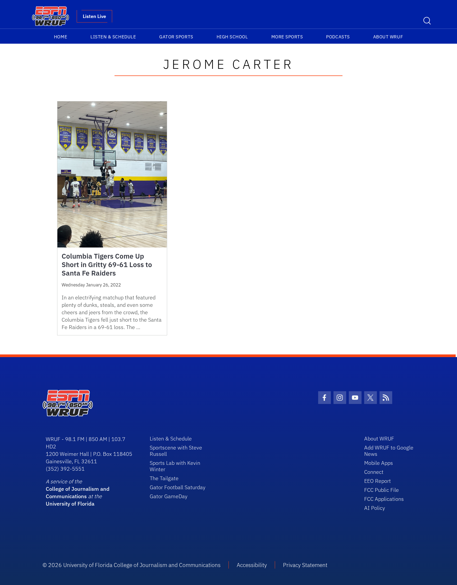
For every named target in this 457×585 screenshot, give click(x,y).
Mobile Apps (378, 462)
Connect (373, 471)
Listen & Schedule (113, 37)
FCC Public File (381, 489)
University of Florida (70, 503)
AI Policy (374, 507)
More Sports (287, 37)
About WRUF (388, 37)
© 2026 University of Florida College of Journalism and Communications (132, 565)
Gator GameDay (169, 496)
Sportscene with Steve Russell (176, 450)
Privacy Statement (305, 565)
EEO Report (377, 480)
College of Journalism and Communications (77, 492)
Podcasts (338, 37)
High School (232, 37)
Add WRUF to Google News (388, 450)
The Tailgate (164, 478)
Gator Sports (176, 37)
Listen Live (94, 16)
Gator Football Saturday (177, 487)
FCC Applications (384, 498)
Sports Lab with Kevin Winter (175, 466)
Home (60, 37)
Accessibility (252, 565)
